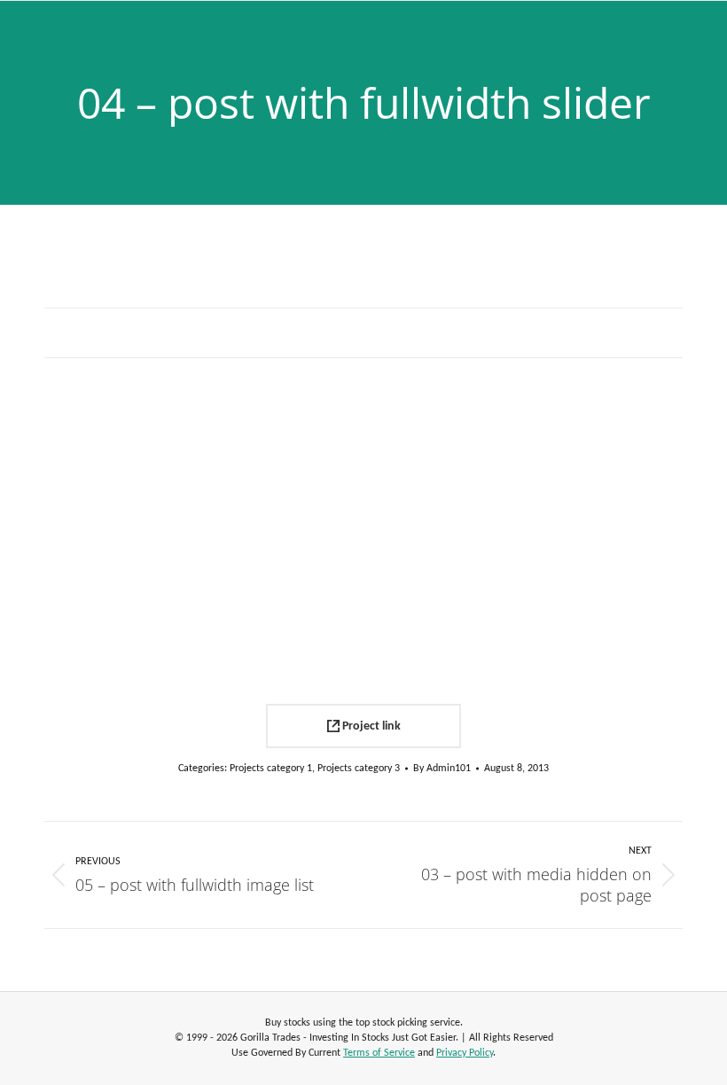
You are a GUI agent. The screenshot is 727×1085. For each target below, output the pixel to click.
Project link (370, 726)
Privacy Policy (464, 1053)
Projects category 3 (358, 768)
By (442, 768)
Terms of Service (379, 1053)
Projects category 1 (271, 768)
